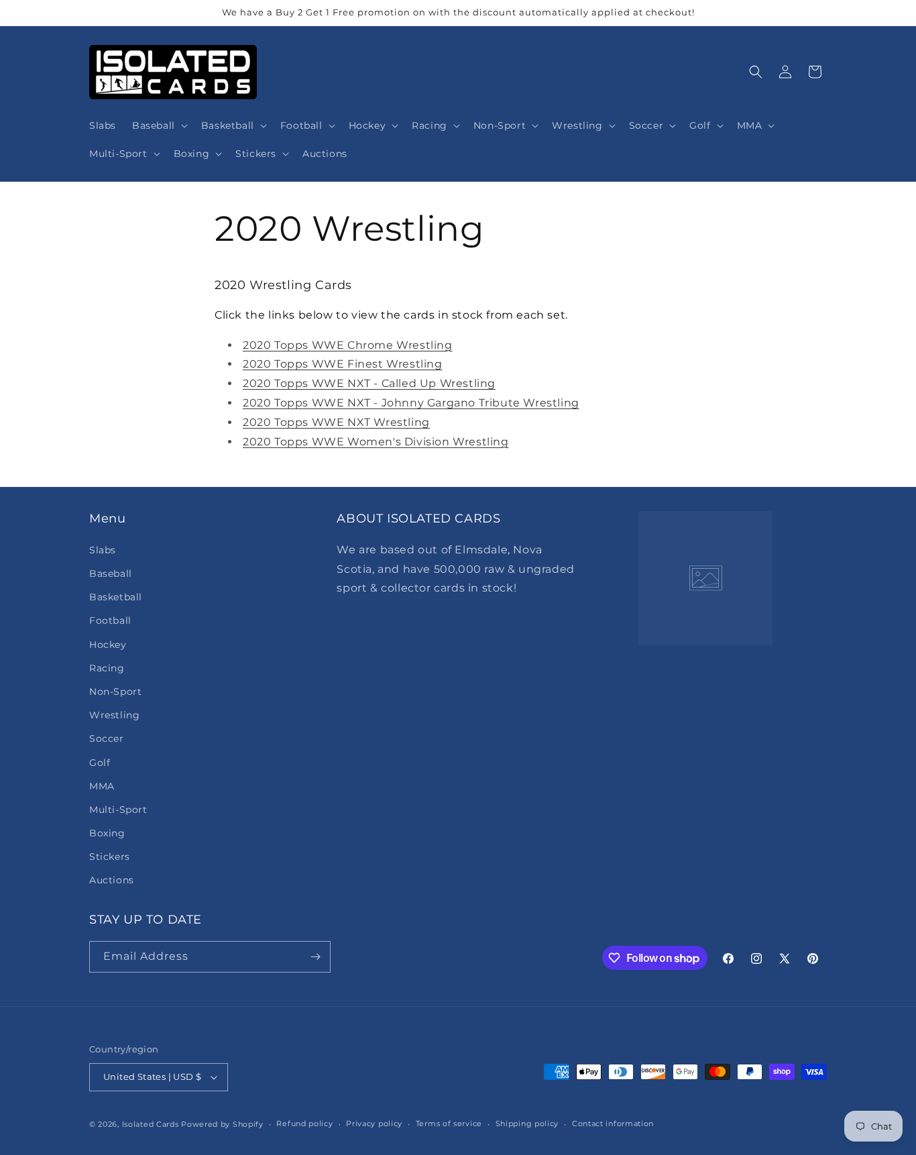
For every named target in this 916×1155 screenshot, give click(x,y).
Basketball (115, 596)
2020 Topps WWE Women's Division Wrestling (376, 441)
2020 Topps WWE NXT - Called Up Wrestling (369, 383)
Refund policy (304, 1123)
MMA (102, 785)
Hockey (108, 644)
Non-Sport (115, 691)
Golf (99, 762)
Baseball (110, 573)
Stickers (109, 856)
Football (110, 620)
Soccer (106, 738)
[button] (158, 125)
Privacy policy (374, 1123)
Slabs (102, 549)
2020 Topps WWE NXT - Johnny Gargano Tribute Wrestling (411, 402)
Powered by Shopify (222, 1124)
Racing (107, 667)
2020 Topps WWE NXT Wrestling (336, 422)
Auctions (111, 880)
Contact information (613, 1123)
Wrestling (114, 714)
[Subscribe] (315, 957)
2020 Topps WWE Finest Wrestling (343, 364)
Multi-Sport (118, 809)
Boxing (107, 832)
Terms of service (449, 1123)
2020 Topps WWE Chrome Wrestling (348, 345)
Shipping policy (527, 1123)
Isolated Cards (152, 1124)
